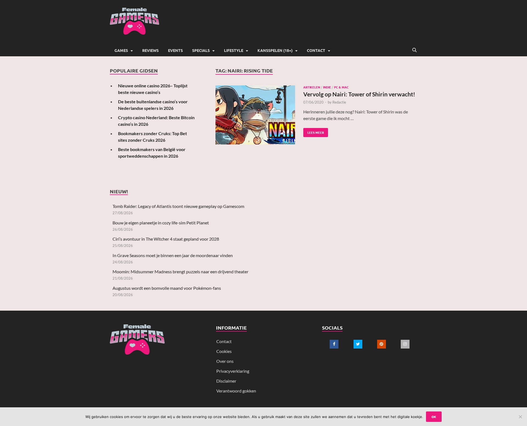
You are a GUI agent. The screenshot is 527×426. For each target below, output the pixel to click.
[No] (520, 416)
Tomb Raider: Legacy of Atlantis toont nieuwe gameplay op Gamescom (178, 206)
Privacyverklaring (232, 371)
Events (175, 50)
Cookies (224, 351)
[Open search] (414, 50)
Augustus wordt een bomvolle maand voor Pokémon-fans (167, 288)
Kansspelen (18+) (275, 50)
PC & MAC (341, 87)
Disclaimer (226, 380)
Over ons (225, 361)
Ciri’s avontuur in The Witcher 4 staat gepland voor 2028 (166, 238)
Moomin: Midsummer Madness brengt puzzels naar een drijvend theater (180, 271)
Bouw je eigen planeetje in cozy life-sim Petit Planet (161, 222)
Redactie (339, 102)
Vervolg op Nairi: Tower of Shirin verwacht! (359, 94)
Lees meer (313, 131)
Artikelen (311, 87)
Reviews (150, 50)
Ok (433, 416)
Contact (316, 50)
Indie (327, 87)
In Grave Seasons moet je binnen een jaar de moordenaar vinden (173, 255)
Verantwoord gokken (236, 390)
